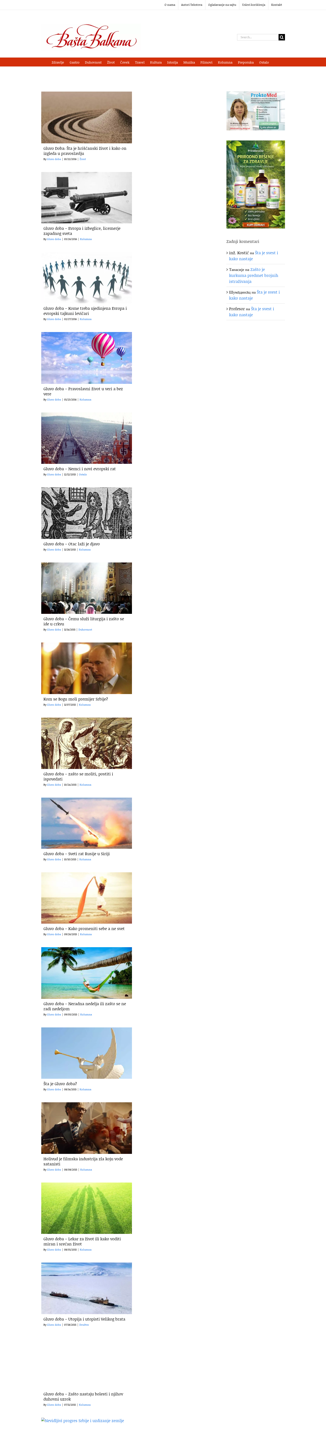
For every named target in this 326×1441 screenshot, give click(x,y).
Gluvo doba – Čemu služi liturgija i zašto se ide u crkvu (83, 621)
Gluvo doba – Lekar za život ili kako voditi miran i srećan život (82, 1241)
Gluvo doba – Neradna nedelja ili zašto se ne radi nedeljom (84, 1006)
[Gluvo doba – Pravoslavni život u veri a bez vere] (86, 358)
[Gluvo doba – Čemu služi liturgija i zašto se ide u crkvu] (86, 588)
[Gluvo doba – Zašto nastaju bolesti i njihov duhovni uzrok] (86, 1363)
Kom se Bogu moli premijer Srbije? (75, 699)
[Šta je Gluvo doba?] (86, 1053)
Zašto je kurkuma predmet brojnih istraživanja (253, 275)
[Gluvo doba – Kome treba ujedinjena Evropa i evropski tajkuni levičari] (86, 277)
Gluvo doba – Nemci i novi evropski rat (79, 469)
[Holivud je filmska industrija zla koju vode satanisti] (86, 1128)
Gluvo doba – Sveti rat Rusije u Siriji (76, 854)
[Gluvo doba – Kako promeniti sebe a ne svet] (86, 898)
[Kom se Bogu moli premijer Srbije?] (86, 668)
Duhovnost (85, 629)
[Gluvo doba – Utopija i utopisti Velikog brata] (86, 1288)
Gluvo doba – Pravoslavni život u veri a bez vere (83, 391)
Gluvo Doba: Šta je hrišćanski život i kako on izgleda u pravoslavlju (84, 150)
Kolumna (86, 239)
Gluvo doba (54, 159)
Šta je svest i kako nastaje (251, 312)
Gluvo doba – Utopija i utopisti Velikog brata (84, 1319)
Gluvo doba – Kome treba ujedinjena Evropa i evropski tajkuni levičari (85, 310)
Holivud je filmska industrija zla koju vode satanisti (83, 1161)
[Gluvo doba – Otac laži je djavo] (86, 513)
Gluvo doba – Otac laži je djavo (71, 544)
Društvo (84, 1325)
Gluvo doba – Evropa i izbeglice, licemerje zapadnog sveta (81, 230)
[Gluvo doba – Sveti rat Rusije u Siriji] (86, 823)
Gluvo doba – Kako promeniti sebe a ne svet (84, 928)
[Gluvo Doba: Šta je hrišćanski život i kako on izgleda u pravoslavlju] (86, 117)
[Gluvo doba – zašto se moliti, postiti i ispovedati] (86, 743)
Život (83, 159)
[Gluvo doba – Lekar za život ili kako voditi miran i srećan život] (86, 1208)
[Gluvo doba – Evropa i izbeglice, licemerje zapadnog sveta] (86, 197)
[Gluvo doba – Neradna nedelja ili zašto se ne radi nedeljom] (86, 973)
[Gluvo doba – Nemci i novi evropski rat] (86, 438)
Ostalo (83, 474)
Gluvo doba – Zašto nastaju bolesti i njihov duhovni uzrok (83, 1396)
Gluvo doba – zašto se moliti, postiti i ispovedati (78, 776)
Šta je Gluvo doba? (60, 1084)
